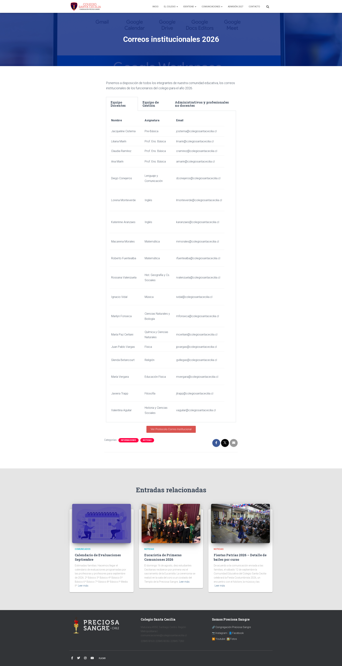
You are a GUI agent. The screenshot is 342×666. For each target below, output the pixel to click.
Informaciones (128, 440)
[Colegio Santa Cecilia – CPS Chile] (86, 6)
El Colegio (170, 6)
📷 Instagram (219, 633)
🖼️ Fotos (232, 638)
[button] (177, 6)
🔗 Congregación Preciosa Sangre (231, 627)
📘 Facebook (236, 633)
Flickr (102, 658)
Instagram (85, 658)
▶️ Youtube (218, 638)
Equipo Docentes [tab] (118, 104)
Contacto (254, 6)
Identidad (189, 6)
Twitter (78, 658)
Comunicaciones (211, 6)
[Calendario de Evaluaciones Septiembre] (101, 523)
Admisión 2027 (235, 6)
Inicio (155, 6)
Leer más (83, 585)
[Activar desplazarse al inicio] (335, 658)
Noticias (147, 440)
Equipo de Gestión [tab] (150, 104)
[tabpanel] (171, 266)
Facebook (72, 658)
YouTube (92, 658)
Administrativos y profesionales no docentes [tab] (202, 104)
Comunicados (82, 549)
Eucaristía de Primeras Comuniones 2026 (163, 557)
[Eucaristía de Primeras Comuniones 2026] (171, 523)
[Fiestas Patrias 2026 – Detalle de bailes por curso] (240, 523)
